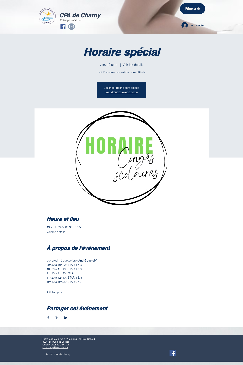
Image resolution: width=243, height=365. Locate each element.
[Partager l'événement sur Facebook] (48, 317)
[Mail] (71, 26)
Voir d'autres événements (121, 92)
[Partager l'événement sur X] (57, 317)
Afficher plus (55, 292)
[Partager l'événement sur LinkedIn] (65, 317)
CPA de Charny (79, 15)
